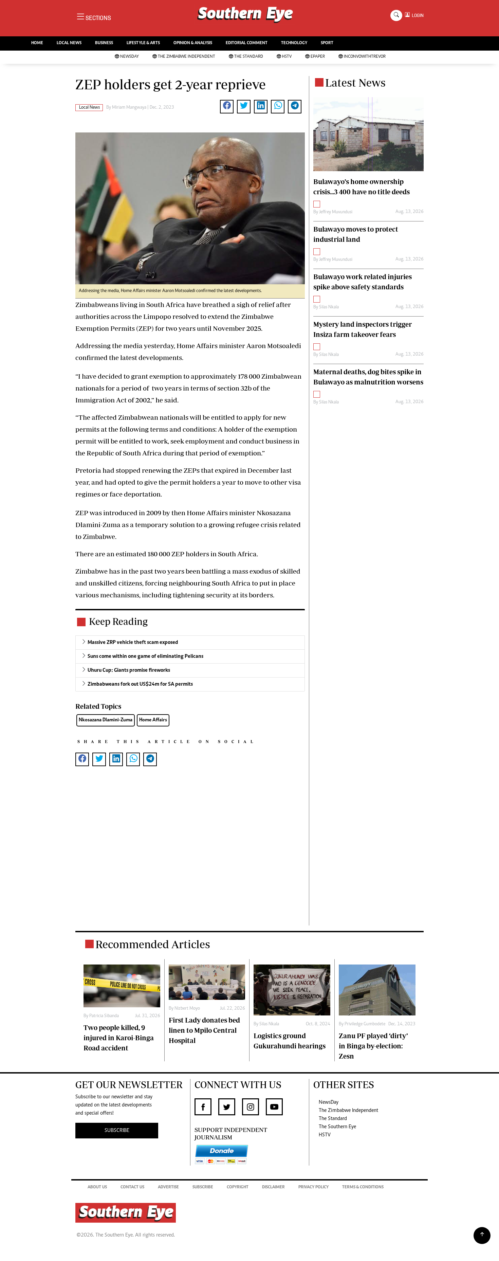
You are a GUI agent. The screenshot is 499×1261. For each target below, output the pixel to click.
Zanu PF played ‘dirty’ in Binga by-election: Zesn (373, 1046)
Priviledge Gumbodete (365, 1024)
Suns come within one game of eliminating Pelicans (145, 656)
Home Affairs (153, 720)
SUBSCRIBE (117, 1130)
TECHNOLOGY (294, 43)
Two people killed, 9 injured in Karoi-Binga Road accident (119, 1038)
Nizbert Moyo (187, 1008)
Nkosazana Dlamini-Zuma (105, 720)
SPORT (327, 43)
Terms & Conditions (363, 1187)
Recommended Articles (152, 944)
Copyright (237, 1187)
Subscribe (202, 1187)
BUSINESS (104, 43)
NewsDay (129, 57)
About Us (97, 1187)
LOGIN (417, 15)
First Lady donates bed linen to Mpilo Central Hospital (204, 1030)
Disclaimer (273, 1187)
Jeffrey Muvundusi (335, 212)
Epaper (318, 57)
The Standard (248, 57)
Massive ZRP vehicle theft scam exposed (133, 642)
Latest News (355, 82)
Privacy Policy (313, 1187)
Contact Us (132, 1187)
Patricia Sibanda (104, 1016)
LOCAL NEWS (69, 43)
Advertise (168, 1187)
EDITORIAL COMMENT (246, 43)
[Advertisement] (190, 856)
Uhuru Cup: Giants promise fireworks (129, 670)
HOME (37, 43)
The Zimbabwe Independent (186, 57)
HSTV (287, 57)
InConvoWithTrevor (365, 57)
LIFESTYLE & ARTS (143, 43)
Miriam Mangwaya (129, 107)
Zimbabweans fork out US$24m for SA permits (140, 684)
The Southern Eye (337, 1127)
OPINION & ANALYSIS (192, 43)
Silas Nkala (329, 307)
